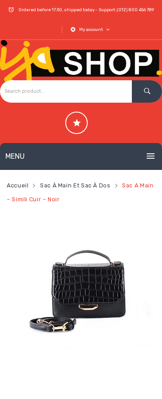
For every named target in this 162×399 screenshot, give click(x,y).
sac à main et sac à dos (75, 185)
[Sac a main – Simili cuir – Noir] (81, 289)
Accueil (17, 185)
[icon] (76, 123)
